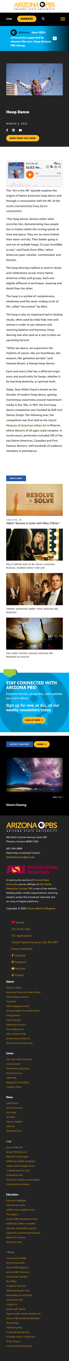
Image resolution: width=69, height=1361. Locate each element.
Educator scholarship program (21, 1228)
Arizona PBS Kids (14, 1147)
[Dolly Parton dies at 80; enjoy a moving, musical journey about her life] (34, 530)
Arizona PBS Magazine (17, 1267)
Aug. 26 (14, 520)
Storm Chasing (16, 805)
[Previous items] (11, 775)
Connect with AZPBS (16, 1258)
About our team (14, 1242)
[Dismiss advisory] (55, 38)
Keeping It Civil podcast (17, 1082)
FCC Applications (21, 935)
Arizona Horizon (14, 1107)
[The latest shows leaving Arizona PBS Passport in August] (34, 619)
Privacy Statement (22, 948)
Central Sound (13, 1064)
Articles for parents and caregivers (23, 1179)
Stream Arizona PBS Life (18, 1038)
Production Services (16, 1286)
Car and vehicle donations (19, 1346)
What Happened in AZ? (17, 1006)
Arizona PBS (25, 888)
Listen (9, 1053)
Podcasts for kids (14, 1175)
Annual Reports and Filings (19, 1295)
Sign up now (33, 720)
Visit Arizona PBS (14, 1299)
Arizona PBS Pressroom (18, 1272)
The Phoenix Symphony (17, 1068)
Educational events (15, 1205)
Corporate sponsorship (17, 1332)
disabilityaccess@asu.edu (20, 857)
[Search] (43, 19)
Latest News (12, 1103)
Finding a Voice (13, 1087)
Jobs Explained (13, 1020)
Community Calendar (17, 1276)
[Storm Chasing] (36, 759)
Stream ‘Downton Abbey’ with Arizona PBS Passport (32, 611)
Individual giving (14, 1327)
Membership (12, 1323)
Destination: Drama (16, 1024)
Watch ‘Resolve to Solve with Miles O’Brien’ (33, 523)
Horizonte (11, 1112)
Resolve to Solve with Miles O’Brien (23, 992)
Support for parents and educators (23, 1233)
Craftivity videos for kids (18, 1170)
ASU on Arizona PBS (16, 1034)
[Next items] (57, 775)
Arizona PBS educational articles (22, 1219)
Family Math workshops (18, 1184)
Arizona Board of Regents (41, 908)
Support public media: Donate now (23, 1313)
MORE (40, 744)
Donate (20, 922)
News (9, 1097)
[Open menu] (63, 19)
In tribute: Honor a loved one (20, 1336)
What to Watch (13, 987)
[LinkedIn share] (15, 130)
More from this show (23, 138)
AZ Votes (10, 1117)
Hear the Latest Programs (19, 1059)
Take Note (11, 1077)
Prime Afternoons (15, 1029)
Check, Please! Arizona (17, 997)
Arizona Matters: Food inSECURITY (23, 1010)
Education (12, 1194)
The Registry (12, 1214)
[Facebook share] (9, 130)
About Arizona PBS (15, 1263)
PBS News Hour (14, 1131)
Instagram (20, 962)
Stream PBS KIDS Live (16, 1152)
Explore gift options (15, 1309)
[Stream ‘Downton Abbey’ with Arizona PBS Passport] (34, 575)
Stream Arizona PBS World (19, 1043)
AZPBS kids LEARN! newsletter (21, 1161)
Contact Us (11, 1304)
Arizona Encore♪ (14, 1073)
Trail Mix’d (11, 1001)
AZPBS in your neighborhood (20, 1209)
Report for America (15, 1237)
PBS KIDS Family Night (17, 1156)
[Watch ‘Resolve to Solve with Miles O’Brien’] (34, 485)
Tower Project (13, 1341)
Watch (10, 981)
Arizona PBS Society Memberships (22, 1318)
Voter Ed (10, 1126)
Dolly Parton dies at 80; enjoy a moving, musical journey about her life (31, 566)
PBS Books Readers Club (18, 1290)
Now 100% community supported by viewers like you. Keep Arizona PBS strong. (31, 39)
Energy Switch (13, 1015)
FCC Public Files (21, 929)
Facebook (19, 955)
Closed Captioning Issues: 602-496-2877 (35, 942)
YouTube (20, 968)
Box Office (11, 1281)
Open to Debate (14, 1121)
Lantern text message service (20, 1166)
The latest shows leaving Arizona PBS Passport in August (29, 655)
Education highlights (16, 1200)
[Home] (34, 6)
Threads (19, 975)
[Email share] (22, 130)
